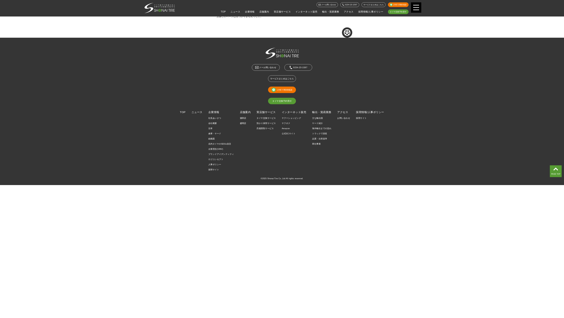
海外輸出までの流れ (321, 128)
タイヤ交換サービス (266, 118)
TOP (223, 11)
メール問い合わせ (328, 5)
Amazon (286, 128)
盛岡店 (243, 123)
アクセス (349, 11)
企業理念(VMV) (215, 149)
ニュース (235, 11)
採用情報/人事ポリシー (370, 11)
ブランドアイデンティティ (221, 154)
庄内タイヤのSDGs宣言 (219, 144)
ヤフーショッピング (291, 118)
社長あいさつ (214, 118)
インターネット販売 (306, 11)
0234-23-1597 (351, 5)
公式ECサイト (288, 133)
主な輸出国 (317, 118)
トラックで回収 (319, 133)
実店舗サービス (282, 11)
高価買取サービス (265, 128)
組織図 (211, 139)
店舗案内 (264, 11)
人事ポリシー (214, 164)
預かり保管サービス (266, 123)
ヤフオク (286, 123)
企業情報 (250, 11)
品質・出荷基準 (319, 139)
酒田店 (243, 118)
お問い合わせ (343, 118)
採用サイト (213, 169)
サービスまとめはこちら (373, 5)
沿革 (210, 128)
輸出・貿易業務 (330, 11)
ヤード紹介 (317, 123)
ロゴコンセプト (215, 159)
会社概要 (212, 123)
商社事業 (316, 144)
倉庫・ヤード (214, 133)
